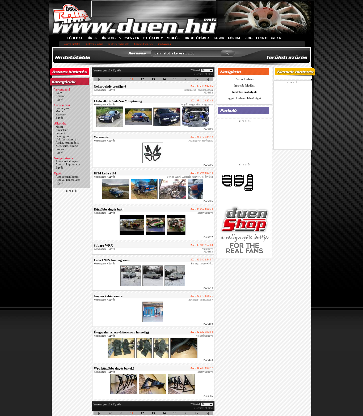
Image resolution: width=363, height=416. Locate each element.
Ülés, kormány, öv (67, 139)
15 (174, 79)
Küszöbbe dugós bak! (109, 209)
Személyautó (63, 108)
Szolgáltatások (63, 158)
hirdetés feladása (94, 43)
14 (164, 79)
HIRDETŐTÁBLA (196, 38)
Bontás (60, 149)
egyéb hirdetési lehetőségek (244, 98)
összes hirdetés (72, 43)
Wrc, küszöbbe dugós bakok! (114, 368)
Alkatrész (60, 123)
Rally (59, 92)
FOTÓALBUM (153, 38)
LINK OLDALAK (268, 38)
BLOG (247, 38)
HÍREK (91, 38)
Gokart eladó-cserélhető (110, 86)
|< (99, 79)
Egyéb (60, 99)
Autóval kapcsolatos (68, 164)
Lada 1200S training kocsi (111, 260)
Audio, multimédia (67, 142)
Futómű (60, 133)
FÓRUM (234, 38)
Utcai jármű (62, 104)
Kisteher (61, 114)
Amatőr (60, 95)
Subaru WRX (103, 245)
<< (110, 79)
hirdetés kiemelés (143, 43)
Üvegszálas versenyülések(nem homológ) (121, 332)
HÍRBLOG (108, 38)
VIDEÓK (173, 38)
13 (153, 79)
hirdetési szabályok (118, 43)
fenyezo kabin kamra (108, 296)
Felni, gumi (63, 136)
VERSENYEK (129, 38)
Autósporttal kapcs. (67, 161)
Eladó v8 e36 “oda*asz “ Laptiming (118, 101)
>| (207, 79)
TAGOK (219, 38)
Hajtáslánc (62, 129)
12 (142, 79)
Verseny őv (101, 137)
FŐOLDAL (75, 38)
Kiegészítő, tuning (67, 145)
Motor (59, 111)
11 (131, 79)
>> (196, 79)
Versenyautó (62, 89)
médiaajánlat (164, 43)
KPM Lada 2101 (105, 173)
